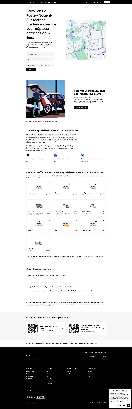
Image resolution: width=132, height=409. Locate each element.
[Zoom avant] (103, 54)
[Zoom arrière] (103, 57)
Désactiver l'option (121, 405)
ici (122, 401)
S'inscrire (107, 2)
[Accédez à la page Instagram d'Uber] (33, 390)
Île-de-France (35, 343)
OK (128, 405)
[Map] (86, 40)
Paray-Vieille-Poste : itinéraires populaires (62, 343)
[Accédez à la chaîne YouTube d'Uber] (30, 390)
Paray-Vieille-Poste (45, 343)
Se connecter (100, 2)
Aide (94, 2)
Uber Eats (47, 2)
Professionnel (40, 2)
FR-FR (89, 2)
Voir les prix (31, 69)
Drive (34, 2)
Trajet (29, 2)
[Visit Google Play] (31, 397)
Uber (24, 2)
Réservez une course (81, 107)
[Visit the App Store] (40, 397)
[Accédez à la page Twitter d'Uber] (37, 390)
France (28, 343)
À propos (54, 2)
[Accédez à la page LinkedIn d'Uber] (27, 390)
